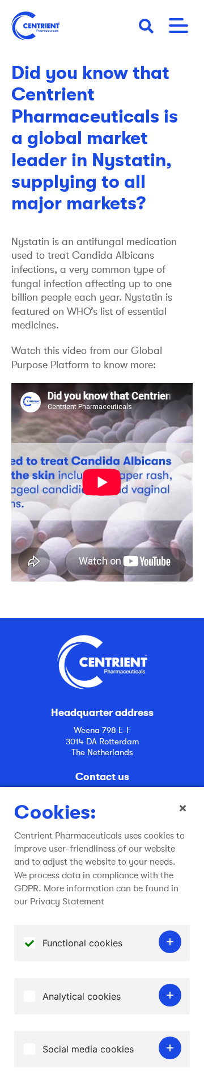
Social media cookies (88, 1049)
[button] (146, 25)
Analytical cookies (81, 996)
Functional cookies (82, 943)
